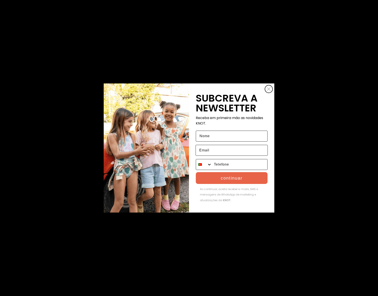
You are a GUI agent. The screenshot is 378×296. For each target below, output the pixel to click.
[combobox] (204, 164)
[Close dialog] (269, 89)
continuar (232, 178)
